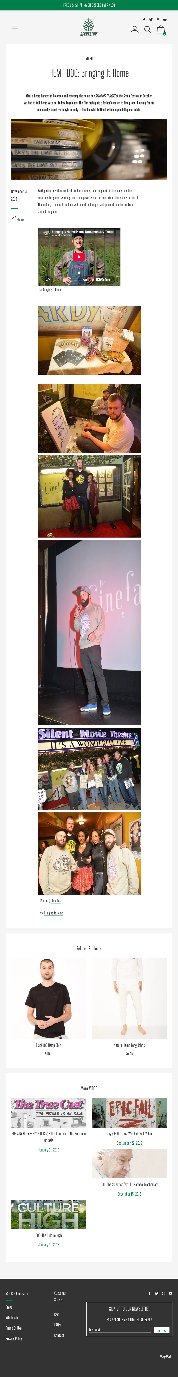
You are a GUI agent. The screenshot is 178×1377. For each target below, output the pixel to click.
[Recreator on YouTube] (165, 20)
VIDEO (89, 58)
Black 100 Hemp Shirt (48, 1045)
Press (9, 1307)
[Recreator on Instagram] (158, 20)
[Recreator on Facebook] (144, 20)
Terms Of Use (14, 1328)
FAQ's (57, 1324)
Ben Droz (56, 900)
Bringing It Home (52, 289)
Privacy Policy (14, 1338)
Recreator (22, 1293)
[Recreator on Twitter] (151, 20)
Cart (56, 1314)
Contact (59, 1335)
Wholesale (12, 1317)
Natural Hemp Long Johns (129, 1045)
